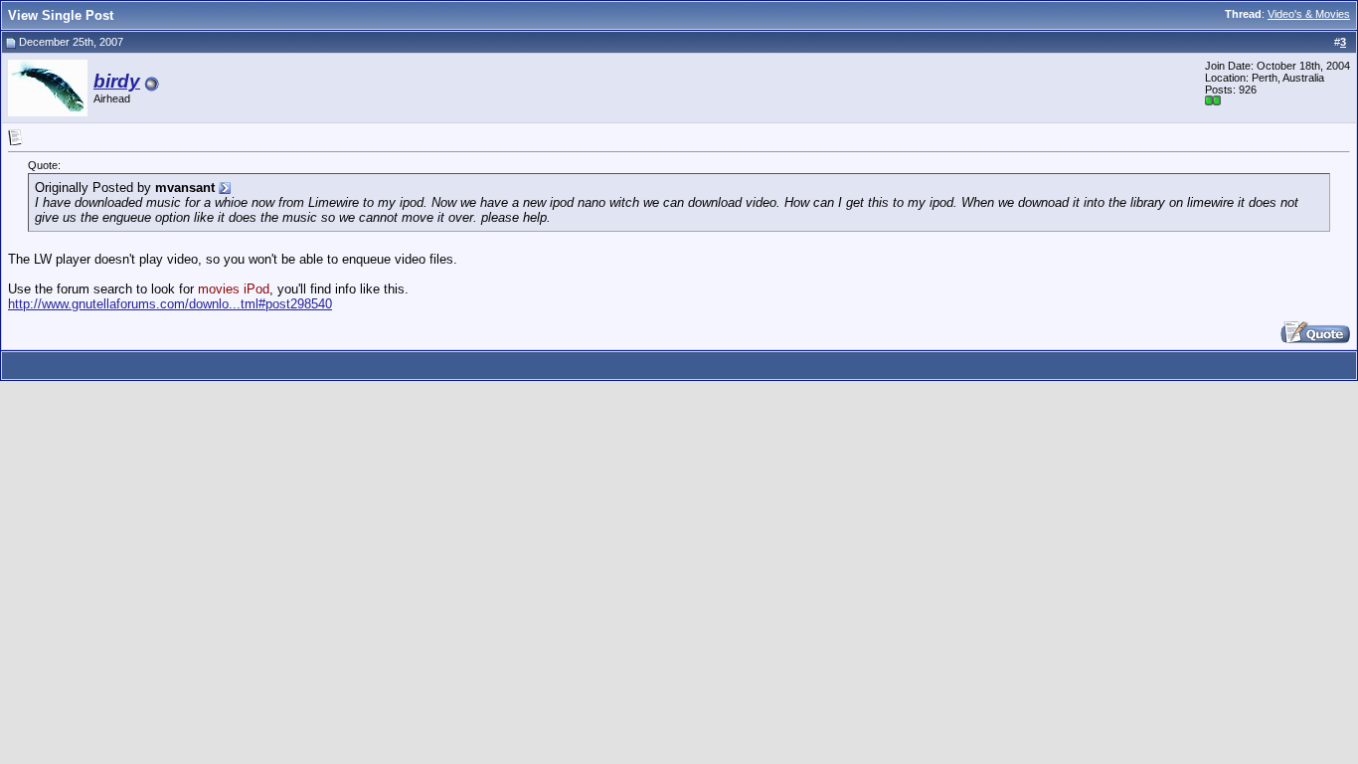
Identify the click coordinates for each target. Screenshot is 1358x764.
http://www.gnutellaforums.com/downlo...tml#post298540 (170, 303)
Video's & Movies (1309, 14)
